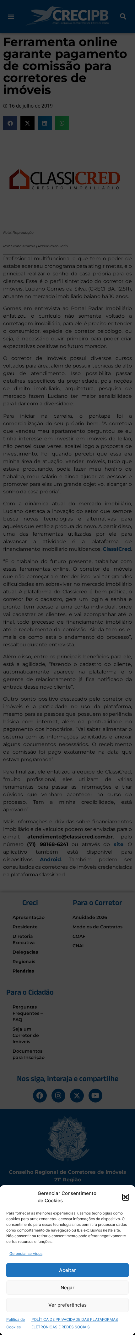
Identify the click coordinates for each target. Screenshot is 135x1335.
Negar (67, 1288)
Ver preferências (67, 1305)
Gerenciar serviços (25, 1253)
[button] (125, 1197)
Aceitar (67, 1270)
